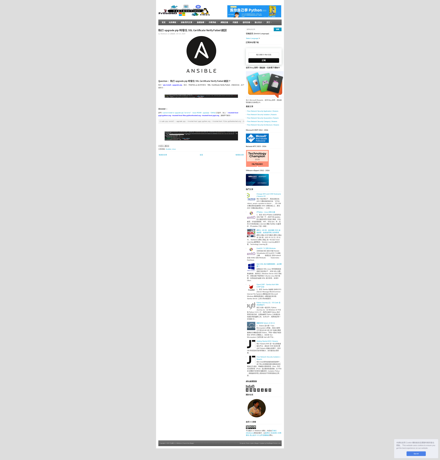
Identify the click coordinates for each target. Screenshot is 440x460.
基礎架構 (199, 23)
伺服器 (234, 23)
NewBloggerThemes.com (273, 443)
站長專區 (171, 23)
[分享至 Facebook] (166, 146)
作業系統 (211, 23)
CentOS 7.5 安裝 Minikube (266, 248)
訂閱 (264, 60)
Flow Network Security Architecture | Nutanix (263, 125)
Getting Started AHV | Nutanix (267, 341)
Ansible (168, 149)
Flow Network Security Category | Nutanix (262, 121)
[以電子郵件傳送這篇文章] (159, 146)
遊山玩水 (257, 23)
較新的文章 (163, 155)
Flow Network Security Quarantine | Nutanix (263, 118)
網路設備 (223, 23)
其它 (267, 23)
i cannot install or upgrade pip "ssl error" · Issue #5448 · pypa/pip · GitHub (189, 113)
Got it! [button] (416, 454)
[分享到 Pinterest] (168, 146)
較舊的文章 (240, 155)
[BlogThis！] (161, 146)
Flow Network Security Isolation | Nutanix (262, 114)
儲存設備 (245, 23)
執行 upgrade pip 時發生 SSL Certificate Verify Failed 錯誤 (192, 30)
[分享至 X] (164, 146)
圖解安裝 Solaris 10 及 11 (266, 323)
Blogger (192, 443)
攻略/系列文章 (185, 23)
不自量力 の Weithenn (176, 443)
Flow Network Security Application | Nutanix (262, 111)
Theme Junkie (250, 443)
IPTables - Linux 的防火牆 (266, 212)
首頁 (163, 22)
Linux (174, 149)
